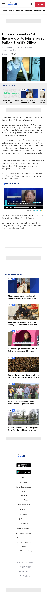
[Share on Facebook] (9, 54)
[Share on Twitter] (12, 54)
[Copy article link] (15, 54)
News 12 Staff (7, 47)
